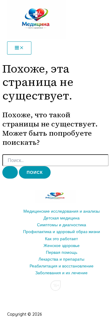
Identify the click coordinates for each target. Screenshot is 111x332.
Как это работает (61, 238)
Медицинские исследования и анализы (61, 211)
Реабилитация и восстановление (62, 266)
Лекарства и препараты (61, 259)
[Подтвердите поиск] (10, 172)
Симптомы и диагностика (61, 224)
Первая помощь (61, 252)
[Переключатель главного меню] (19, 47)
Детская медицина (62, 218)
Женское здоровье (62, 245)
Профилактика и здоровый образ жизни (61, 231)
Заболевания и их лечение (61, 272)
